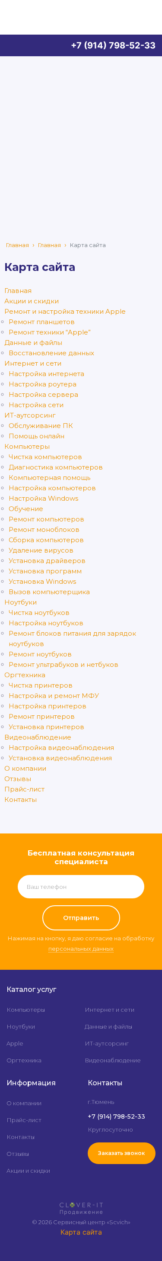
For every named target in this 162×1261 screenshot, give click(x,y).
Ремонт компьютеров (46, 519)
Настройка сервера (43, 394)
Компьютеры (27, 446)
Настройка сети (36, 405)
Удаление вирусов (41, 550)
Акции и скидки (31, 301)
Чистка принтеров (41, 685)
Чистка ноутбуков (39, 612)
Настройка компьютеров (52, 488)
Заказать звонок (121, 1153)
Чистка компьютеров (45, 457)
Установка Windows (42, 581)
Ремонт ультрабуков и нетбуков (63, 664)
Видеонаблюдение (37, 737)
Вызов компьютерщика (49, 592)
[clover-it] (81, 1204)
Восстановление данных (51, 353)
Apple (14, 1043)
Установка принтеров (46, 727)
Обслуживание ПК (41, 425)
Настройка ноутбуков (46, 623)
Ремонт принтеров (42, 716)
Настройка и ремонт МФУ (54, 696)
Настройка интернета (46, 374)
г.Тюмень (101, 1101)
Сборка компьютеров (46, 540)
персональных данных (81, 948)
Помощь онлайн (36, 436)
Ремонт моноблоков (44, 529)
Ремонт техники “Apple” (50, 332)
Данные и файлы (33, 342)
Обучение (26, 509)
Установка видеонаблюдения (60, 758)
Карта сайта (81, 1232)
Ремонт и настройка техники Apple (65, 311)
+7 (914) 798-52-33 (113, 45)
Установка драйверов (47, 561)
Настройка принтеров (47, 706)
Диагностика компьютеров (56, 467)
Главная (17, 244)
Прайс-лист (24, 789)
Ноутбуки (20, 602)
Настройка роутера (42, 384)
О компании (25, 768)
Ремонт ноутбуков (40, 654)
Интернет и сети (32, 363)
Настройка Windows (43, 498)
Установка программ (45, 571)
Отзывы (17, 779)
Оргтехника (24, 675)
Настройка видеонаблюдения (61, 747)
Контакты (20, 799)
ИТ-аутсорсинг (30, 415)
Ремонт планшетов (42, 322)
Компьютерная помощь (49, 477)
